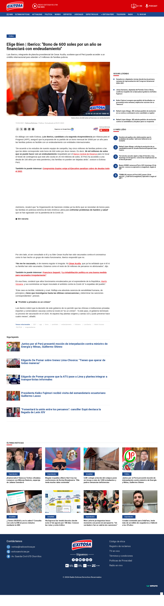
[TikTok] (90, 559)
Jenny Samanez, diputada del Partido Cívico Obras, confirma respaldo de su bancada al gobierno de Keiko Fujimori (136, 92)
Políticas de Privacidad (120, 560)
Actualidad (37, 14)
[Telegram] (33, 129)
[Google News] (87, 559)
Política (48, 14)
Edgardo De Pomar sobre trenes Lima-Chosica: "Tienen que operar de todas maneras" (63, 362)
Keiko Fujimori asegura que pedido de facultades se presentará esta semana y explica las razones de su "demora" (135, 102)
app (40, 324)
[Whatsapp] (17, 129)
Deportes (67, 14)
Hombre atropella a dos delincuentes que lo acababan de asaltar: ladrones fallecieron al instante (135, 139)
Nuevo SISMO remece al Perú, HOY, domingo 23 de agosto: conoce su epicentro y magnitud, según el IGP (137, 167)
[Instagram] (83, 559)
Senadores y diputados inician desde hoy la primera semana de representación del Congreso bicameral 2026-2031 (135, 81)
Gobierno (78, 324)
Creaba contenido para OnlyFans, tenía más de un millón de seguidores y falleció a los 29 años (139, 523)
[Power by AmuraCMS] (151, 586)
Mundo (58, 14)
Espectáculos (92, 14)
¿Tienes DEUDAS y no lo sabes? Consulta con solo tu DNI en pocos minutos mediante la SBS (24, 523)
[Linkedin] (29, 129)
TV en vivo (114, 551)
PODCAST (153, 6)
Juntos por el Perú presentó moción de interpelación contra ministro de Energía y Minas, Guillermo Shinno (64, 345)
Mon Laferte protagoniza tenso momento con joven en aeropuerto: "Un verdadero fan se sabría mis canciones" (100, 523)
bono (47, 324)
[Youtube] (80, 559)
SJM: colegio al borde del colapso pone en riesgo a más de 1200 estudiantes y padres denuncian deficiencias (100, 480)
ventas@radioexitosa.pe (23, 546)
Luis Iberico (87, 324)
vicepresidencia (30, 327)
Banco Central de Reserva (85, 154)
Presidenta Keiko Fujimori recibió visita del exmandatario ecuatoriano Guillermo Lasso (63, 394)
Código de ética (117, 541)
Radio (130, 14)
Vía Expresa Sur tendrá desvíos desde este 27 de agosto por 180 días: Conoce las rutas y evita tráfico (62, 523)
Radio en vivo (116, 565)
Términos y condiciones (121, 555)
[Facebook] (25, 129)
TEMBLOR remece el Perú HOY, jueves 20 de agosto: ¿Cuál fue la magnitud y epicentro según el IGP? (137, 176)
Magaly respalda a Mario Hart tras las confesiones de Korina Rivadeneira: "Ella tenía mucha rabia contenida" (62, 480)
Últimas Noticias (22, 14)
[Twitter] (21, 129)
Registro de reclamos (120, 546)
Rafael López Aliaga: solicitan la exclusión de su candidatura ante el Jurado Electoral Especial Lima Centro (138, 148)
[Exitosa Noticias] (17, 6)
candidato (55, 324)
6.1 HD (139, 6)
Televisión (120, 14)
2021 (34, 324)
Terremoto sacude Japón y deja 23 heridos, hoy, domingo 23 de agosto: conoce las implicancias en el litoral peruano (138, 157)
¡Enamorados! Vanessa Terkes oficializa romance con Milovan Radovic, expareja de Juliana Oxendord (23, 480)
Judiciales (78, 14)
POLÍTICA (19, 327)
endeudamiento (66, 324)
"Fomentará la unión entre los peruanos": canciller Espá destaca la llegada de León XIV (61, 411)
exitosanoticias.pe (20, 551)
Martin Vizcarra (99, 324)
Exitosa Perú (108, 14)
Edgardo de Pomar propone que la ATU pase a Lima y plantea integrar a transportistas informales (64, 378)
